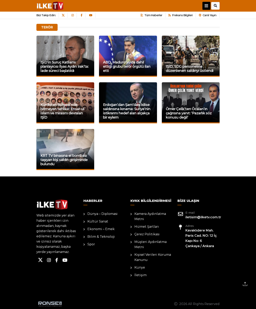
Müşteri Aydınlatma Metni (150, 244)
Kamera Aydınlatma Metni (150, 216)
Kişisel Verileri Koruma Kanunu (152, 257)
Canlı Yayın (209, 15)
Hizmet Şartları (146, 226)
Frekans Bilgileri (182, 15)
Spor (91, 244)
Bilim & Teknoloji (101, 237)
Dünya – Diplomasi (102, 214)
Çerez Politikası (147, 234)
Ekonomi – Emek (101, 229)
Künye (139, 267)
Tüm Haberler (153, 15)
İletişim (140, 275)
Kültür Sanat (97, 221)
